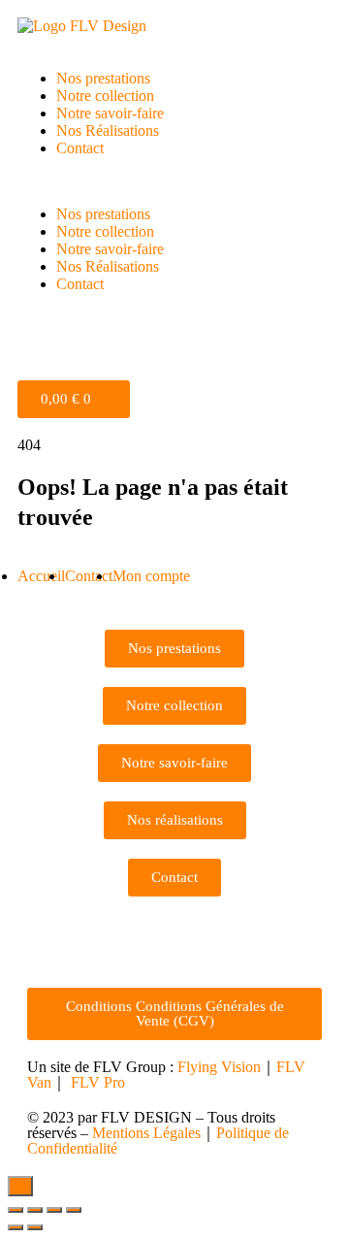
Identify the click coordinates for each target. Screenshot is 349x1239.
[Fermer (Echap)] (15, 1210)
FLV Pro (98, 1082)
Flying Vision (219, 1067)
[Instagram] (51, 940)
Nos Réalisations (107, 130)
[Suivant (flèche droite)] (35, 1227)
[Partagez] (35, 1210)
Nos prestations (103, 78)
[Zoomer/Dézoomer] (73, 1210)
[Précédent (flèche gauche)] (15, 1227)
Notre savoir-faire (110, 113)
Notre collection (105, 95)
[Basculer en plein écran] (54, 1210)
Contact (80, 148)
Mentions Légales (146, 1133)
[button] (174, 181)
